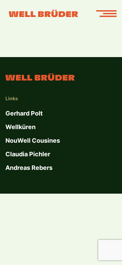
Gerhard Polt (24, 113)
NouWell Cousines (32, 140)
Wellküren (20, 126)
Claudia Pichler (27, 154)
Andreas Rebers (29, 167)
